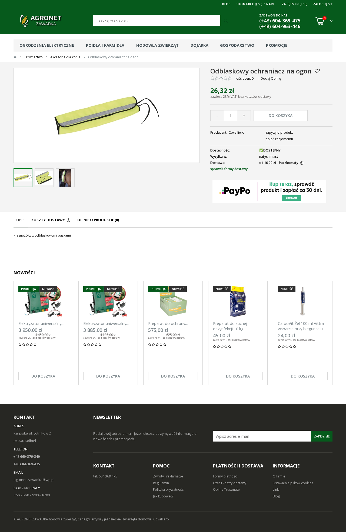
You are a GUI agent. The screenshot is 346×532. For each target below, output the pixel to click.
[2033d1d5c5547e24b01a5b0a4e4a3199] (23, 178)
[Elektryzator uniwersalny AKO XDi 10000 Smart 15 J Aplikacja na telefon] (108, 301)
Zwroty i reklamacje (168, 476)
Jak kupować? (163, 496)
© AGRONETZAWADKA (31, 519)
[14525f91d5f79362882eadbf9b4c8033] (65, 178)
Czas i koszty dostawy (229, 483)
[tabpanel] (173, 235)
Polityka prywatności (168, 489)
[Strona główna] (53, 21)
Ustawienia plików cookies (293, 483)
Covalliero (236, 132)
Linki (276, 489)
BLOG (226, 4)
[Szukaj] (226, 21)
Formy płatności (225, 476)
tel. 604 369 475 (105, 476)
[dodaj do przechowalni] (317, 71)
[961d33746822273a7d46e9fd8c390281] (44, 178)
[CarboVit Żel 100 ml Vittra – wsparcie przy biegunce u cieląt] (303, 301)
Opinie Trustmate (226, 489)
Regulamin (161, 483)
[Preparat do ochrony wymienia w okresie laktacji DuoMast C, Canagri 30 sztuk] (173, 301)
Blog (276, 496)
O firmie (279, 476)
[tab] (21, 222)
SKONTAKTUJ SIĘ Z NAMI (255, 4)
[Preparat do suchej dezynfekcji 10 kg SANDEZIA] (238, 301)
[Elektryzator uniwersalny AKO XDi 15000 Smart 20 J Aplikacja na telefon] (43, 301)
